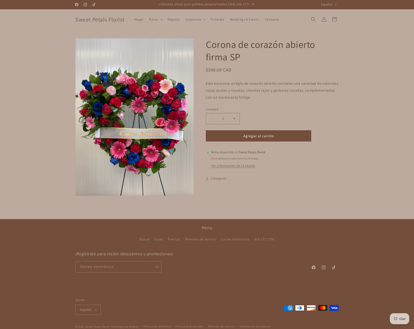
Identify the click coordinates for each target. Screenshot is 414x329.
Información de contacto (255, 326)
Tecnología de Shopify (124, 326)
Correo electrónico (235, 239)
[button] (155, 19)
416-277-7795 (264, 239)
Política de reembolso (157, 326)
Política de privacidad (189, 326)
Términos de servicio (200, 239)
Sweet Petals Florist (97, 326)
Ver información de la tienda (233, 166)
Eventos (174, 239)
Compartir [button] (218, 178)
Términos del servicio (221, 326)
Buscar (144, 239)
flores (158, 239)
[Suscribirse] (156, 266)
